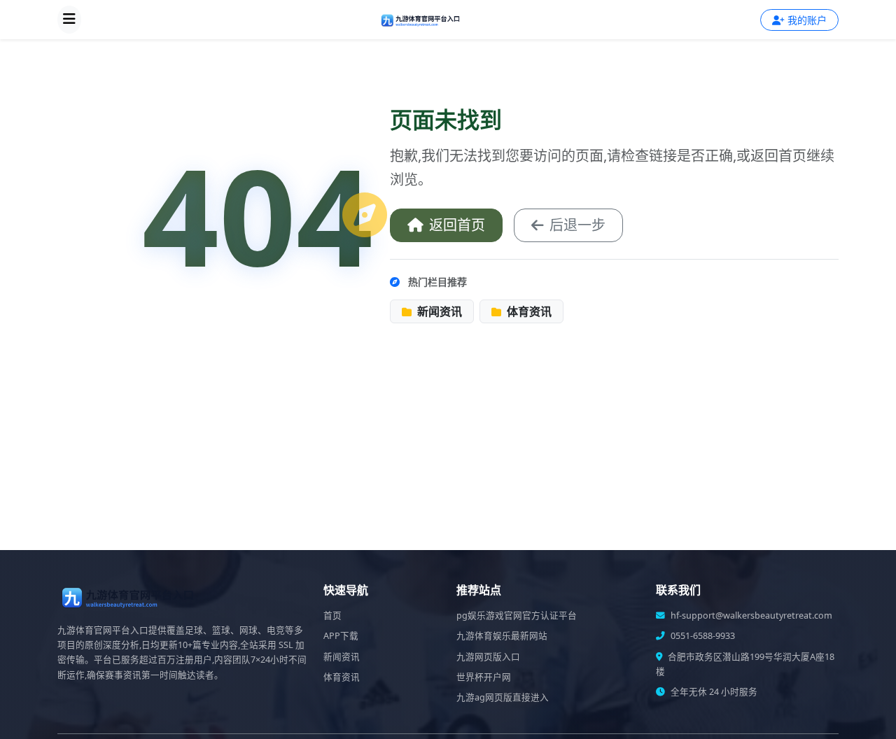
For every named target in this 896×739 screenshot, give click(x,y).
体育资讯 (528, 311)
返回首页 (457, 225)
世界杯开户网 (483, 677)
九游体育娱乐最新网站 (501, 636)
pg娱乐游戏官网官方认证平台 (516, 615)
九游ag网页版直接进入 (502, 697)
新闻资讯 (438, 311)
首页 (332, 615)
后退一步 (578, 225)
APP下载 (340, 636)
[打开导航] (69, 20)
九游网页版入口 (488, 657)
